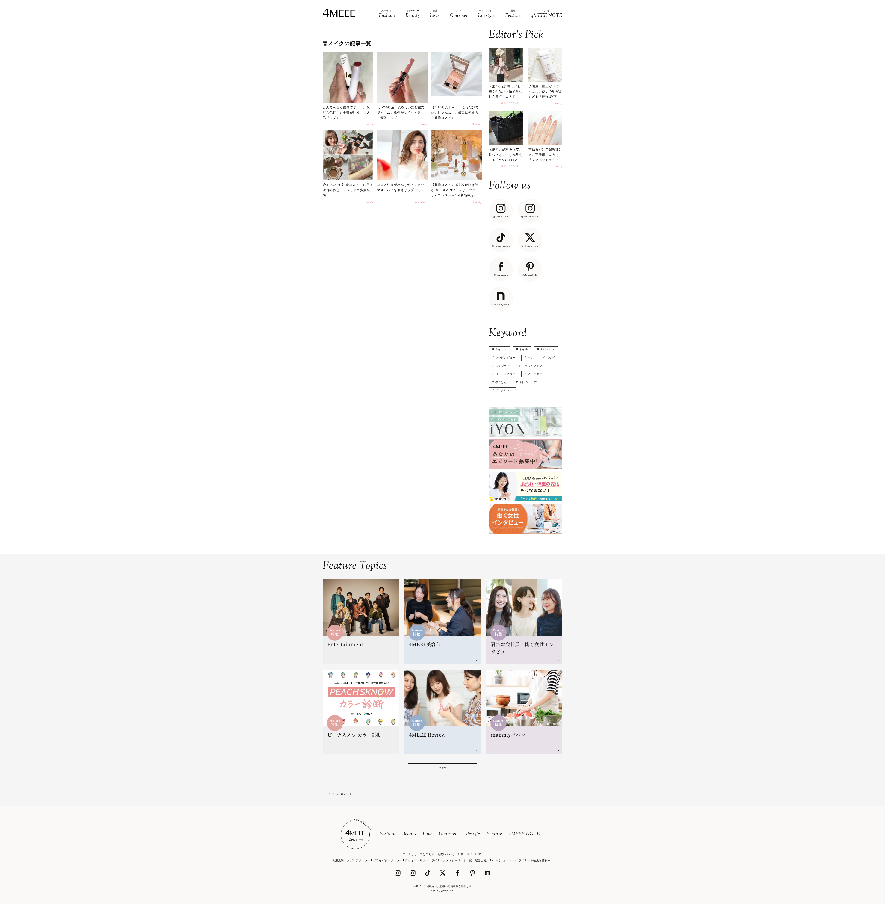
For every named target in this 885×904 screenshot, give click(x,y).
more (442, 768)
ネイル (523, 349)
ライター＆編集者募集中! (535, 860)
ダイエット (547, 349)
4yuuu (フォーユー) (503, 860)
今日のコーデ (528, 382)
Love (427, 834)
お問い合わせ (446, 854)
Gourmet (448, 834)
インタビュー (504, 390)
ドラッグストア (532, 366)
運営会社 (481, 860)
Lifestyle (471, 834)
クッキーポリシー (416, 860)
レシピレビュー (505, 357)
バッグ (550, 357)
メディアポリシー (358, 860)
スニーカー (535, 374)
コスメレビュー (505, 374)
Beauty (409, 834)
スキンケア (502, 366)
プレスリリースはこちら (418, 854)
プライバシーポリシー (387, 860)
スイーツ (501, 349)
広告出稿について (469, 854)
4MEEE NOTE (524, 834)
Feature (494, 834)
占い (531, 357)
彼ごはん (501, 382)
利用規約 (338, 860)
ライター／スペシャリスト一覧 (451, 860)
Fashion (387, 834)
